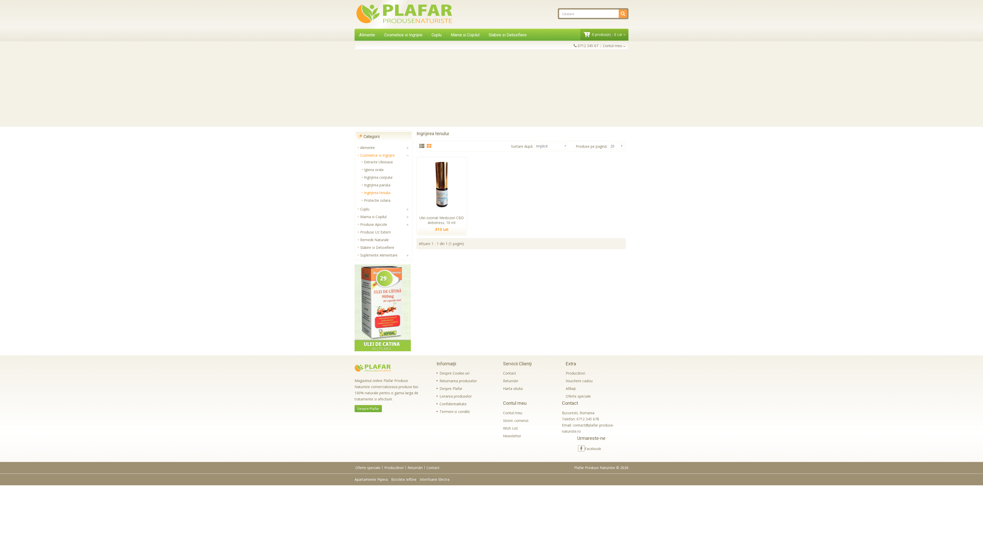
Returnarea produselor (458, 380)
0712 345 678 (587, 419)
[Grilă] (429, 146)
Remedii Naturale (374, 239)
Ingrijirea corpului (378, 177)
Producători (575, 373)
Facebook (593, 448)
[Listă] (422, 146)
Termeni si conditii (455, 411)
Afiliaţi (571, 388)
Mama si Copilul (465, 35)
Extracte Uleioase (378, 161)
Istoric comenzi (515, 420)
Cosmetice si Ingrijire (403, 35)
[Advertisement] (491, 88)
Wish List (510, 428)
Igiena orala (373, 169)
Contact (509, 373)
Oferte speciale (578, 396)
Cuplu (437, 35)
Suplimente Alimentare (379, 47)
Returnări (510, 380)
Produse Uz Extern (375, 232)
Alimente (367, 35)
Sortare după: (522, 146)
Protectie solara (377, 200)
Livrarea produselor (456, 396)
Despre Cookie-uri (454, 373)
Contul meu (512, 412)
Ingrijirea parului (377, 185)
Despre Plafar (368, 408)
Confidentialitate (453, 403)
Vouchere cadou (579, 380)
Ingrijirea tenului (377, 192)
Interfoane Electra (435, 479)
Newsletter (512, 435)
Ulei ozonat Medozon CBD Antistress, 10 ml (441, 220)
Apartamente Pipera (371, 479)
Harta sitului (513, 388)
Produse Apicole (373, 224)
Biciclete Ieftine (403, 479)
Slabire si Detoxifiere (508, 35)
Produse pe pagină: (591, 146)
